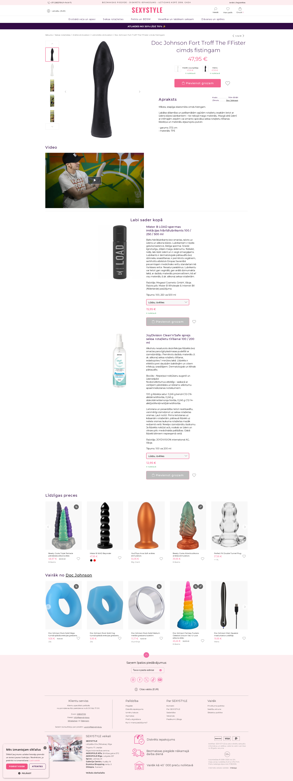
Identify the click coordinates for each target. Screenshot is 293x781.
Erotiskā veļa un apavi (82, 19)
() (58, 11)
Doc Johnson (232, 100)
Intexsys (233, 768)
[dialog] (26, 761)
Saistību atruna (214, 709)
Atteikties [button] (37, 766)
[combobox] (45, 747)
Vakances (170, 716)
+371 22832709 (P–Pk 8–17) (61, 3)
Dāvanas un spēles (213, 19)
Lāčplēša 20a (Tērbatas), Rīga (99, 744)
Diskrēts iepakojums (134, 709)
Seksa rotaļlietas (113, 19)
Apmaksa (130, 716)
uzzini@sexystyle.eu (93, 727)
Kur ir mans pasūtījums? (136, 722)
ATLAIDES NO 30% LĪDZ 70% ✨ (147, 26)
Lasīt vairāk (34, 760)
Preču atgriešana (133, 719)
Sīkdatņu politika (215, 712)
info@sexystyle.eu (81, 717)
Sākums (49, 35)
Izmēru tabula (132, 712)
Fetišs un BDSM (140, 19)
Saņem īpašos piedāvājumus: (147, 662)
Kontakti (170, 706)
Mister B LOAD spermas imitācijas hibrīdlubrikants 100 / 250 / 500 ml (168, 230)
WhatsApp (72, 721)
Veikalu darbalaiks (95, 773)
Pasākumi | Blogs (174, 719)
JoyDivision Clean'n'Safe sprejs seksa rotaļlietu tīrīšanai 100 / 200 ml (170, 339)
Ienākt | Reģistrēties (237, 3)
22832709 (81, 714)
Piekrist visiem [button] (17, 766)
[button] (52, 44)
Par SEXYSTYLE (173, 709)
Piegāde (129, 706)
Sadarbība (170, 712)
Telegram (85, 721)
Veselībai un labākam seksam (176, 19)
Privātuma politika (216, 706)
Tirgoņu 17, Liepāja (94, 747)
